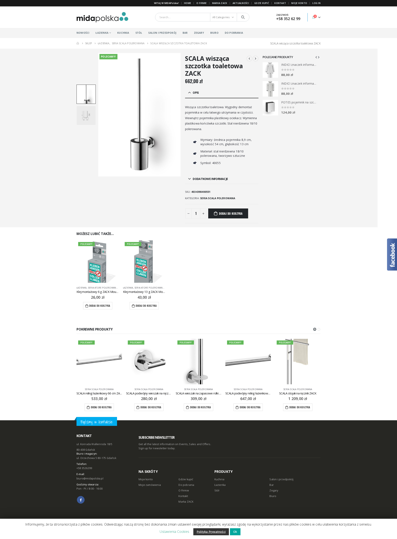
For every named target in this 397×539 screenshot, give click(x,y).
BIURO (214, 33)
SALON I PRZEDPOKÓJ (162, 33)
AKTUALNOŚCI (241, 3)
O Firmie (183, 490)
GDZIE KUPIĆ (261, 3)
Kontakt (183, 496)
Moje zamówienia (150, 485)
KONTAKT (280, 3)
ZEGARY (199, 33)
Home (187, 3)
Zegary (273, 490)
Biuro (272, 496)
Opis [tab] (196, 93)
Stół (216, 490)
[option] (86, 94)
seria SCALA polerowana (217, 198)
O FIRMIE (201, 3)
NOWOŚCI (83, 33)
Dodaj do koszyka (231, 213)
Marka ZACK (219, 3)
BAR (185, 33)
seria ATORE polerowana (102, 287)
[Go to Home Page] (78, 43)
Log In (316, 3)
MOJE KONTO (299, 3)
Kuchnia (219, 479)
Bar (271, 485)
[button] (315, 329)
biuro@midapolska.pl (90, 478)
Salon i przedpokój (281, 479)
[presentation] (99, 114)
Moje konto (146, 479)
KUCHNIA (123, 33)
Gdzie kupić (185, 479)
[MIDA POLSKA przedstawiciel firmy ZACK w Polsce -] (102, 17)
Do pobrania (186, 485)
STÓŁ (138, 33)
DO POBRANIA (234, 33)
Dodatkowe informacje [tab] (210, 179)
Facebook (81, 500)
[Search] (243, 17)
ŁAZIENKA (102, 33)
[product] (270, 70)
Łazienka (82, 287)
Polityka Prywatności (211, 532)
